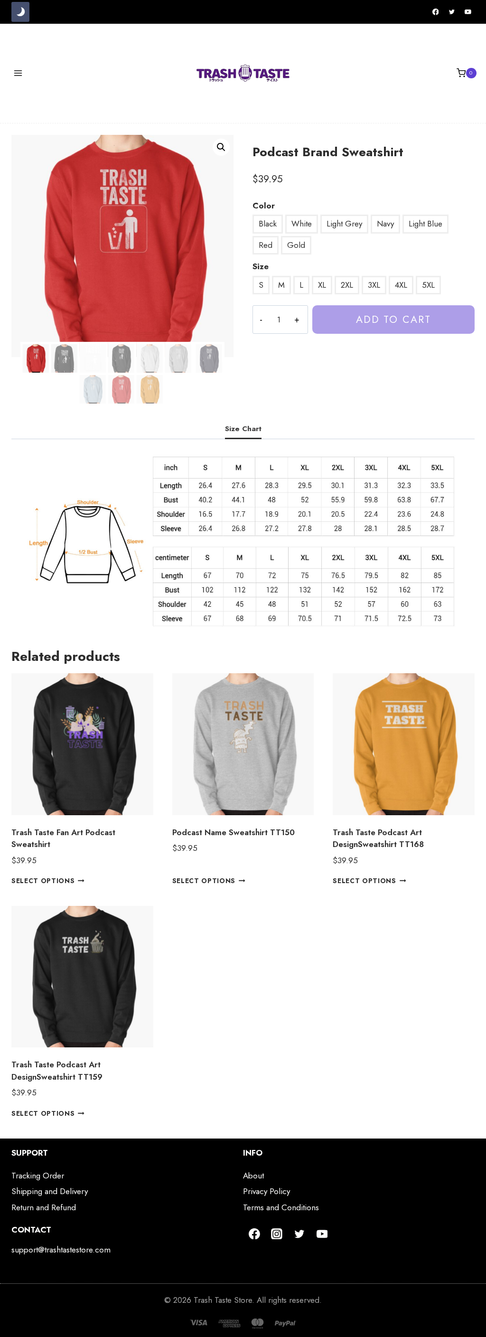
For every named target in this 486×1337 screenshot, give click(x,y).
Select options (43, 880)
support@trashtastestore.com (61, 1249)
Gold (296, 245)
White (301, 223)
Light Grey (344, 223)
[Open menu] (18, 73)
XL (322, 285)
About (253, 1175)
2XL (347, 285)
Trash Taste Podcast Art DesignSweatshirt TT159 (57, 1071)
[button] (221, 147)
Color (263, 205)
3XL (374, 285)
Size (260, 266)
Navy (385, 223)
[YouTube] (468, 12)
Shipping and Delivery (49, 1191)
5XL (428, 285)
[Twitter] (451, 12)
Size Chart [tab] (243, 429)
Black (268, 223)
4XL (401, 285)
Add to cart (393, 319)
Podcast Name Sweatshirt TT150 (233, 832)
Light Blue (425, 223)
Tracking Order (37, 1175)
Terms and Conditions (281, 1207)
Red (265, 245)
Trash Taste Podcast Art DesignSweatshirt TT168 (378, 838)
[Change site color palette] (20, 12)
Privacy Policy (266, 1191)
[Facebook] (435, 12)
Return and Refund (43, 1207)
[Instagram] (277, 1234)
